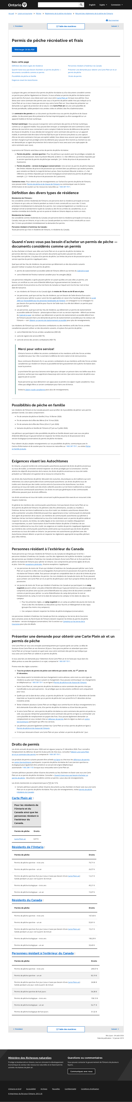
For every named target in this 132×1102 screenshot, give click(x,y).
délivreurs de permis (81, 759)
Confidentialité (70, 1089)
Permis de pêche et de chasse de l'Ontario (43, 184)
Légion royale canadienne (35, 390)
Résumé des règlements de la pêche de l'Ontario (94, 13)
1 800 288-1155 (28, 767)
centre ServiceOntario (22, 762)
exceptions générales (33, 564)
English (92, 5)
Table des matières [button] (71, 27)
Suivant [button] (114, 26)
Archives (44, 1089)
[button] (81, 4)
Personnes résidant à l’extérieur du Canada (85, 66)
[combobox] (61, 5)
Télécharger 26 (24, 49)
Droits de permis (75, 76)
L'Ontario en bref (14, 1089)
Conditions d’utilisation (90, 1089)
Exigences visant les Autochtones (25, 80)
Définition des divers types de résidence (27, 66)
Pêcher (38, 13)
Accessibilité (31, 1089)
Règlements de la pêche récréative (58, 13)
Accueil (11, 13)
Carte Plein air (62, 98)
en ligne (57, 759)
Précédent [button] (19, 26)
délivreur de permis (56, 719)
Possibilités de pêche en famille (24, 76)
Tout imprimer (113, 20)
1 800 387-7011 (64, 187)
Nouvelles (56, 1089)
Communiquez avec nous (81, 1071)
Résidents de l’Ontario (28, 847)
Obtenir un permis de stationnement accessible (47, 320)
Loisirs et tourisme (25, 13)
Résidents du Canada (27, 900)
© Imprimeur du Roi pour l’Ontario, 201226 (25, 1094)
